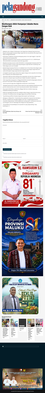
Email (24, 138)
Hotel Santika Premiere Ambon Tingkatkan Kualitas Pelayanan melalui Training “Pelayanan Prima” (30, 333)
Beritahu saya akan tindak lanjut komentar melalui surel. (15, 153)
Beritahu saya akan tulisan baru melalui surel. (13, 157)
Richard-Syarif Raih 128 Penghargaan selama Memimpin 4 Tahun (34, 111)
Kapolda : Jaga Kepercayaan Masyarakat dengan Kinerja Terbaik (39, 330)
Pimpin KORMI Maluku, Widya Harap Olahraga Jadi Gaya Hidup (12, 111)
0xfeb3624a (22, 328)
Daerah (4, 325)
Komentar (5, 125)
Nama (4, 138)
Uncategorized (22, 325)
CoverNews (26, 391)
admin (10, 28)
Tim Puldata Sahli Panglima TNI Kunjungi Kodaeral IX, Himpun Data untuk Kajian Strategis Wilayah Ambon (5, 332)
